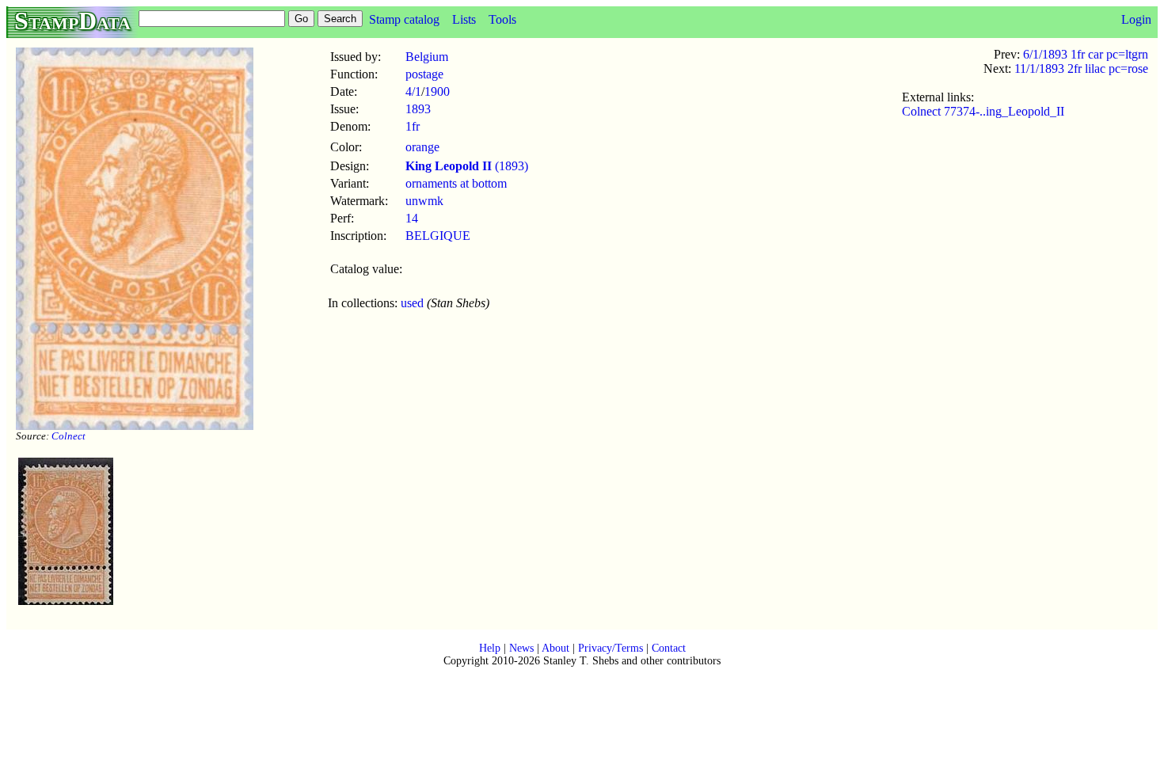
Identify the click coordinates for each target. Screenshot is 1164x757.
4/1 (413, 91)
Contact (669, 648)
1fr (412, 126)
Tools (502, 19)
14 (411, 218)
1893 (418, 109)
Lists (464, 19)
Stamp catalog (404, 19)
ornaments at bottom (456, 183)
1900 (437, 91)
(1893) (466, 166)
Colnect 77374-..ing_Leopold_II (983, 111)
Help (489, 648)
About (555, 648)
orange (422, 147)
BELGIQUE (437, 235)
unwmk (424, 200)
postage (424, 74)
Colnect (68, 436)
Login (1136, 19)
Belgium (426, 56)
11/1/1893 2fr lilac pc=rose (1081, 68)
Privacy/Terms (610, 648)
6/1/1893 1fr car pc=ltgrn (1085, 54)
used (412, 303)
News (521, 648)
